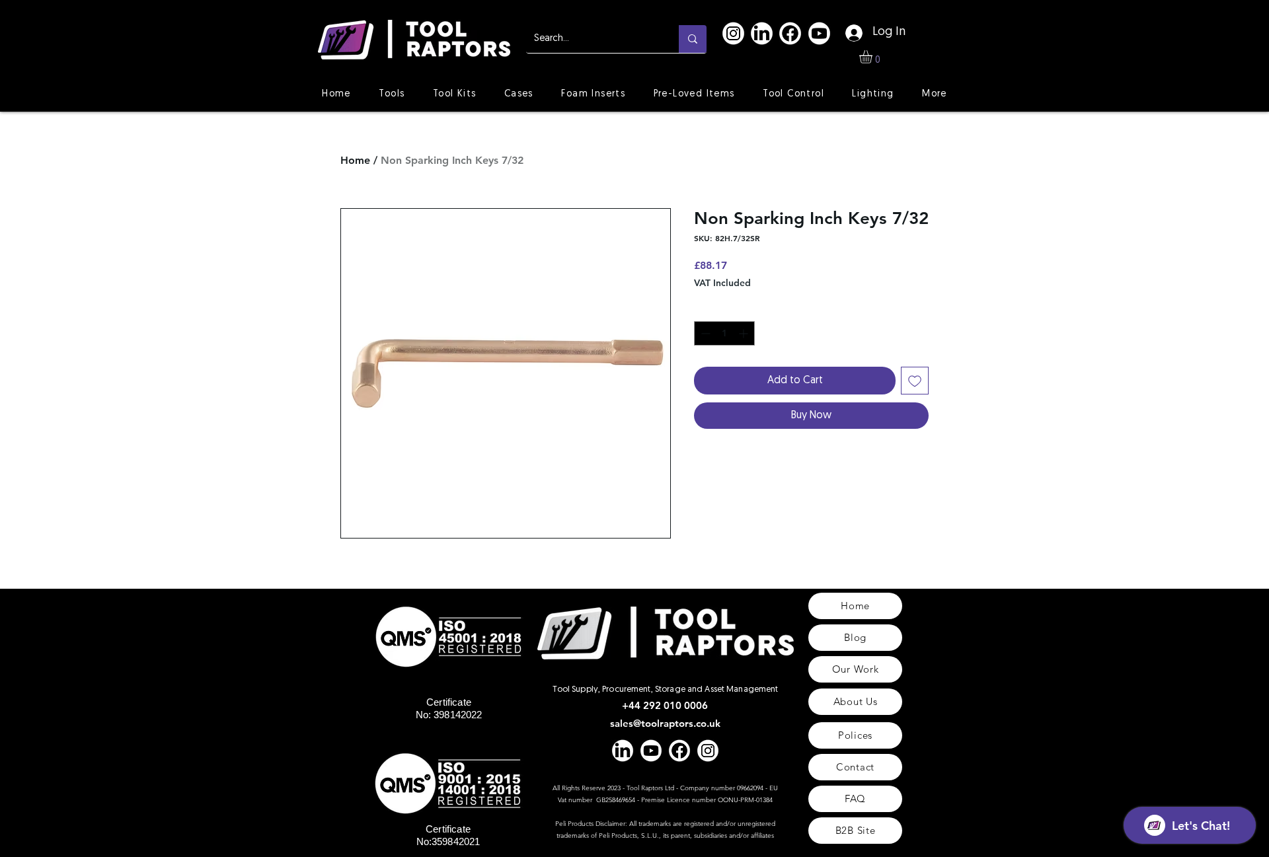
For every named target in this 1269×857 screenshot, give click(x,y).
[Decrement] (704, 333)
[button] (873, 56)
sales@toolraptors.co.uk (665, 723)
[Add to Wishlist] (915, 380)
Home (355, 160)
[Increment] (744, 333)
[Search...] (693, 39)
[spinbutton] (724, 333)
